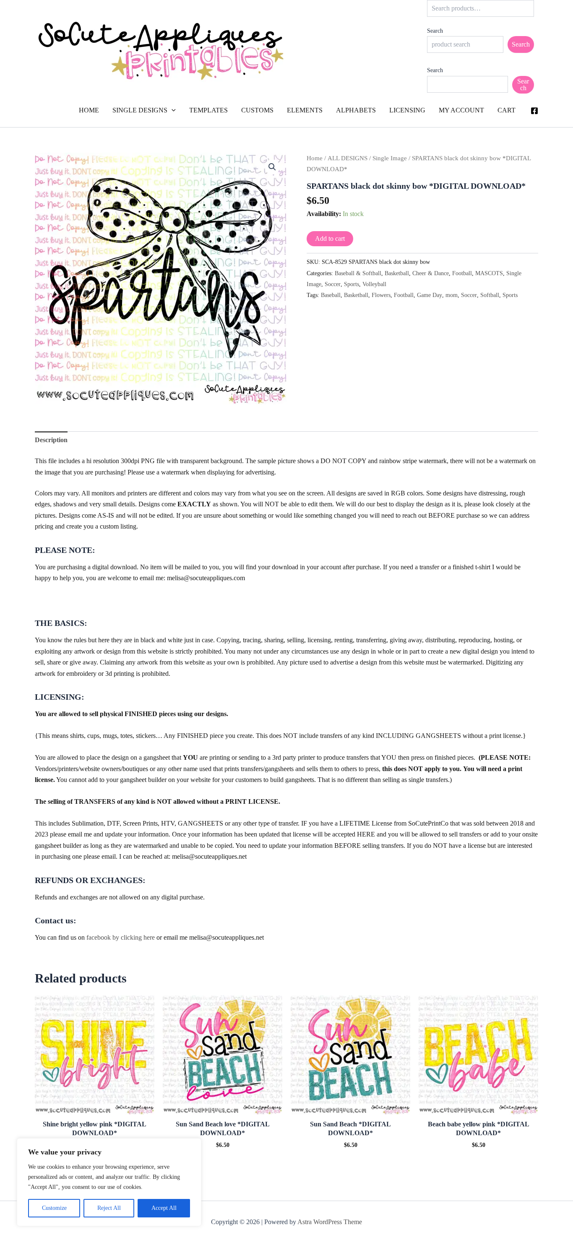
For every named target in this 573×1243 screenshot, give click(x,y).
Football (462, 273)
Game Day (429, 295)
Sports (351, 284)
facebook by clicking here (120, 937)
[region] (109, 1182)
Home (315, 158)
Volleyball (374, 284)
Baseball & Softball (358, 273)
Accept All (164, 1208)
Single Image (389, 158)
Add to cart (330, 238)
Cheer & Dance (430, 273)
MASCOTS (489, 273)
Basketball (397, 273)
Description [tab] (51, 439)
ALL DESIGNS (347, 158)
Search (435, 31)
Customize (54, 1208)
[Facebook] (534, 111)
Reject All (109, 1208)
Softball (489, 295)
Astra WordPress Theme (329, 1221)
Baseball (331, 295)
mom (451, 295)
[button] (171, 110)
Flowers (381, 295)
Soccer (333, 284)
